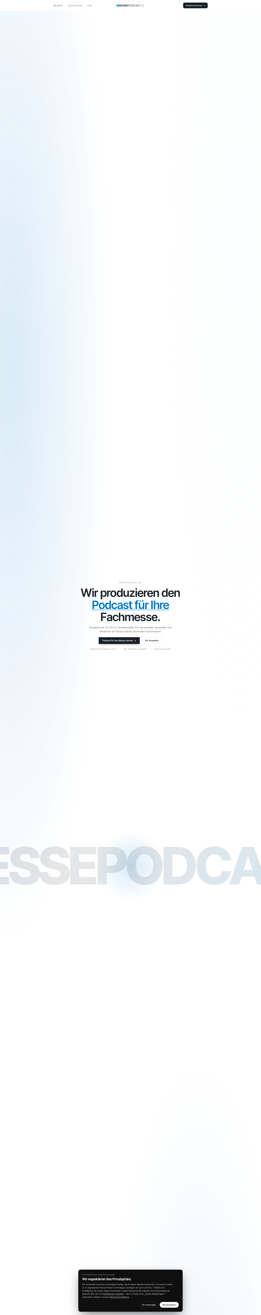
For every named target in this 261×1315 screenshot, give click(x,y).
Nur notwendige (149, 1305)
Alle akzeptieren (169, 1305)
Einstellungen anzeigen (113, 1294)
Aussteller (75, 5)
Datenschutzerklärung (119, 1297)
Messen (58, 5)
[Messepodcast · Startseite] (130, 5)
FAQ (90, 5)
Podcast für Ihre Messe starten (119, 640)
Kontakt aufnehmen (195, 5)
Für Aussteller (152, 640)
